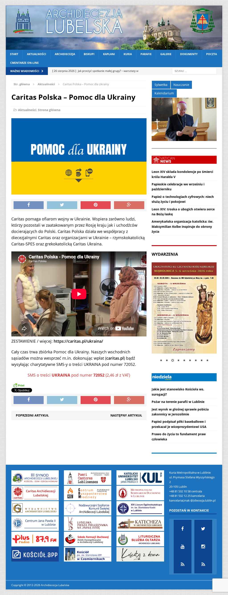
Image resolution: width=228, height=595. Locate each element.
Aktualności (36, 54)
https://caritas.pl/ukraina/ (78, 341)
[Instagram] (203, 547)
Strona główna (49, 110)
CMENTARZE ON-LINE (24, 63)
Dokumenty (188, 54)
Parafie (146, 54)
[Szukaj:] (194, 71)
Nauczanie (181, 85)
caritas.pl (115, 358)
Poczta (211, 54)
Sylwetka (161, 85)
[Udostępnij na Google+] (129, 205)
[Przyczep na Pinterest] (96, 205)
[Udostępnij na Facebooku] (29, 205)
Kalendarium (164, 93)
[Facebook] (182, 529)
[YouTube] (182, 547)
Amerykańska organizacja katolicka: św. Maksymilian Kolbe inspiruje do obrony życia (182, 226)
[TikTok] (182, 564)
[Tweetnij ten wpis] (62, 205)
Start (14, 54)
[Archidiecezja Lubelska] (114, 28)
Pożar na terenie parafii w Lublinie (178, 402)
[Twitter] (203, 529)
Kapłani (109, 54)
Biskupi (89, 54)
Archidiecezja (65, 54)
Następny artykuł (126, 415)
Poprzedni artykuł (32, 415)
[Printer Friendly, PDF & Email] (18, 385)
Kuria (128, 54)
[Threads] (203, 564)
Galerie (165, 54)
